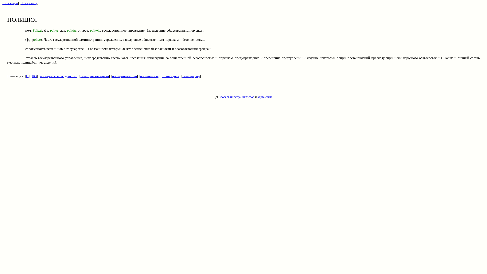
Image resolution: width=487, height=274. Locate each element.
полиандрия (170, 76)
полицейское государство (58, 76)
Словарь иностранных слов (236, 97)
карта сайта (265, 97)
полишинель (149, 76)
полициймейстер (124, 76)
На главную (10, 3)
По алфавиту (29, 3)
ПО (34, 76)
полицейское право (94, 76)
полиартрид (191, 76)
